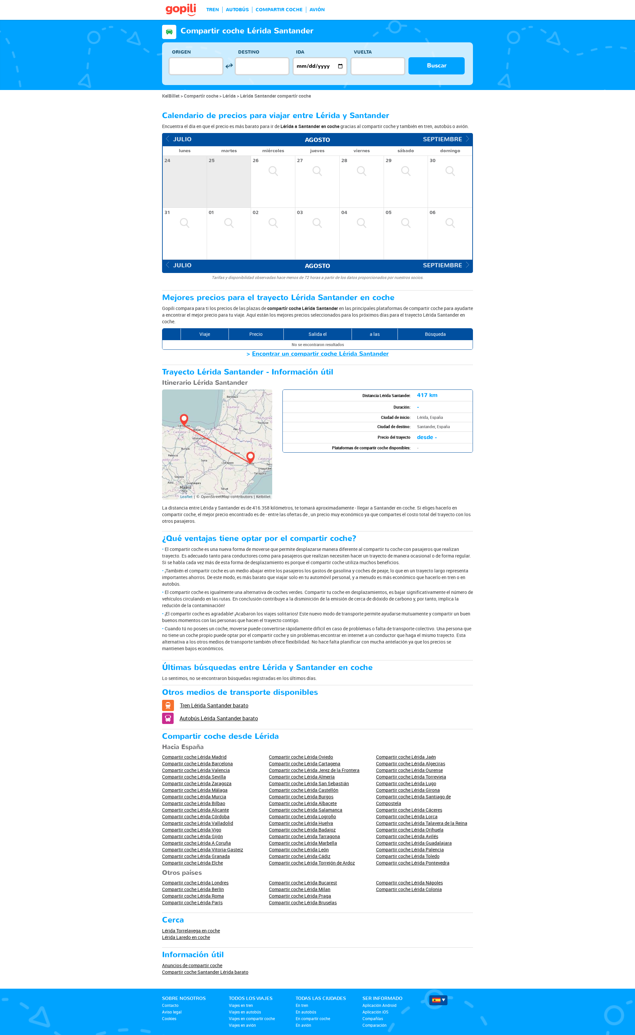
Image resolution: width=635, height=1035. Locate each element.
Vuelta (363, 52)
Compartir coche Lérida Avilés (407, 836)
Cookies (169, 1018)
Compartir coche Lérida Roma (193, 896)
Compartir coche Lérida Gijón (192, 836)
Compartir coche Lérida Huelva (301, 823)
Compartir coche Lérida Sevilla (194, 777)
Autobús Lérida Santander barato (219, 718)
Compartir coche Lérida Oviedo (301, 757)
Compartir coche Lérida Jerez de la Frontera (314, 770)
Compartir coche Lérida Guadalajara (414, 843)
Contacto (170, 1005)
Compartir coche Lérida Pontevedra (412, 863)
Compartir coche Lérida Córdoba (196, 816)
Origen (181, 52)
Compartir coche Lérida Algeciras (410, 763)
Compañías (372, 1018)
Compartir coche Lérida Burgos (301, 796)
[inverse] (229, 66)
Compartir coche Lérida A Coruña (196, 843)
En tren (302, 1005)
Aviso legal (172, 1011)
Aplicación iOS (375, 1011)
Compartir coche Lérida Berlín (193, 889)
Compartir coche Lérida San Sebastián (309, 783)
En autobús (306, 1011)
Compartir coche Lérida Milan (299, 889)
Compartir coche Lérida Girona (408, 790)
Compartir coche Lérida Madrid (194, 757)
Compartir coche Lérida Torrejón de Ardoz (312, 863)
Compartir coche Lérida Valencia (196, 770)
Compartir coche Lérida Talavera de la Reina (421, 823)
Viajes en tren (241, 1005)
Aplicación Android (379, 1005)
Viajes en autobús (245, 1011)
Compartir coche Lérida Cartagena (304, 763)
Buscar (436, 66)
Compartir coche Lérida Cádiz (299, 856)
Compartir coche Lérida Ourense (409, 770)
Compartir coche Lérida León (299, 849)
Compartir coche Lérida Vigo (191, 830)
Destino (248, 52)
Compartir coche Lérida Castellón (303, 790)
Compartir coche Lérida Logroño (302, 816)
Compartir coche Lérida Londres (195, 882)
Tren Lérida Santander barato (214, 705)
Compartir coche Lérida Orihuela (410, 830)
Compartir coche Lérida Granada (196, 856)
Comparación (374, 1025)
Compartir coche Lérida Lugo (406, 783)
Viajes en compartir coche (252, 1018)
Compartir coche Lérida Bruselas (303, 902)
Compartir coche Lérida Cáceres (409, 810)
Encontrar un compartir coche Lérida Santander (320, 354)
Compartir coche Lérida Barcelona (197, 763)
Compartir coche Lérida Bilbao (193, 803)
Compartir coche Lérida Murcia (194, 796)
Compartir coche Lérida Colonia (409, 889)
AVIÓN (317, 10)
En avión (303, 1025)
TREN (212, 10)
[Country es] (438, 1000)
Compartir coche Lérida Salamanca (305, 810)
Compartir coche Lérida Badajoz (302, 830)
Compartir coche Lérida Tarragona (304, 836)
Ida (300, 52)
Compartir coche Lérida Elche (192, 863)
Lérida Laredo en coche (186, 937)
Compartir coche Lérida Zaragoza (197, 783)
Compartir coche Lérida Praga (300, 896)
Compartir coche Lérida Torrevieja (411, 777)
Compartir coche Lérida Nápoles (409, 882)
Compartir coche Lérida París (192, 902)
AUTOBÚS (237, 10)
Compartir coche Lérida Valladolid (197, 823)
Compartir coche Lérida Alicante (195, 810)
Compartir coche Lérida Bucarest (303, 882)
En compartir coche (313, 1018)
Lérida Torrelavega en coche (191, 930)
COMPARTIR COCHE (279, 10)
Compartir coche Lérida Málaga (195, 790)
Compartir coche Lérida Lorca (407, 816)
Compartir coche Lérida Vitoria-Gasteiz (202, 849)
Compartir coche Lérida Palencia (410, 849)
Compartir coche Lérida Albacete (303, 803)
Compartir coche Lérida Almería (302, 777)
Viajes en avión (242, 1025)
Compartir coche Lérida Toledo (408, 856)
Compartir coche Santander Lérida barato (205, 972)
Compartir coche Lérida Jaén (406, 757)
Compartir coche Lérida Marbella (303, 843)
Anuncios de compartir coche (192, 965)
